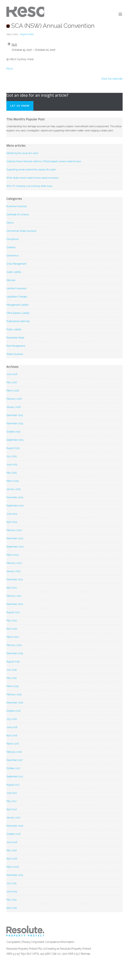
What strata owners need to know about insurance (32, 177)
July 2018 (11, 719)
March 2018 (12, 743)
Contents (10, 247)
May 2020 (11, 620)
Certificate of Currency (17, 214)
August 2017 (12, 784)
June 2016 (11, 842)
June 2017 (11, 793)
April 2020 (11, 628)
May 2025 (11, 472)
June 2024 (11, 513)
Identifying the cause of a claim (22, 153)
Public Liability (14, 329)
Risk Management (15, 346)
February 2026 (14, 398)
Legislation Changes (16, 296)
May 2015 (11, 899)
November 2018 (14, 702)
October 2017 (13, 768)
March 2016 (12, 866)
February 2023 (14, 563)
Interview (11, 280)
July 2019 (11, 669)
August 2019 (12, 661)
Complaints (13, 942)
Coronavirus (12, 255)
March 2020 (12, 637)
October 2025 (13, 431)
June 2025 (11, 464)
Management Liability (17, 304)
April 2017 (11, 809)
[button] (120, 14)
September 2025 (14, 440)
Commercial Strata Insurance (21, 231)
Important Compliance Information (53, 942)
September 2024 (15, 505)
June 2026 (11, 374)
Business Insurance (16, 206)
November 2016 (14, 825)
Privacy (26, 942)
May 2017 (11, 801)
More (9, 68)
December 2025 (14, 415)
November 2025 (14, 423)
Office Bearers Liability (18, 313)
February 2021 (13, 596)
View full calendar (112, 78)
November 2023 (14, 538)
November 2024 (14, 497)
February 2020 (14, 645)
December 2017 (14, 760)
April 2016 (11, 858)
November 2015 (14, 875)
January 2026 (13, 407)
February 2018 (14, 752)
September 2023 (15, 546)
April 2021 (11, 587)
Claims (10, 222)
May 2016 (11, 850)
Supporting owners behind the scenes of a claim (31, 169)
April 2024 (11, 522)
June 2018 (11, 727)
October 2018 (13, 710)
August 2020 (13, 612)
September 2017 (14, 776)
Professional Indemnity (18, 321)
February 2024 (14, 530)
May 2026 (11, 382)
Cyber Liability (13, 272)
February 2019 (13, 694)
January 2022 (13, 571)
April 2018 (11, 735)
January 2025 (13, 489)
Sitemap (85, 953)
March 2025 (12, 481)
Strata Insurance (14, 354)
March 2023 (12, 554)
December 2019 (14, 653)
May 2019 (11, 678)
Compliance (12, 239)
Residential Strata (15, 337)
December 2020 (14, 604)
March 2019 (12, 686)
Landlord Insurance (16, 288)
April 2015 (11, 908)
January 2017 (13, 817)
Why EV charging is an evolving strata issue (29, 186)
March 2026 (12, 390)
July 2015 (11, 883)
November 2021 (14, 579)
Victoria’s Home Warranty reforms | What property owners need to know (43, 161)
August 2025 (12, 448)
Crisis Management (16, 263)
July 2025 (11, 456)
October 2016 (13, 834)
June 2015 (11, 891)
